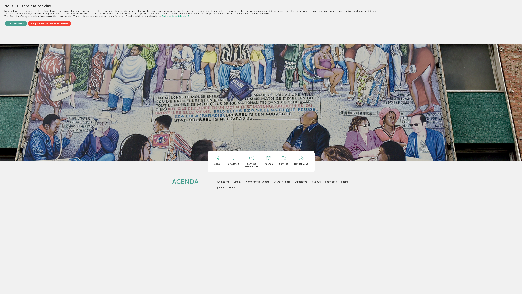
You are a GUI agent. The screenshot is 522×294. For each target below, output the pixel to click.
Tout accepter (16, 23)
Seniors (233, 187)
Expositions (301, 181)
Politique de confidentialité (175, 16)
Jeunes (220, 187)
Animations (223, 181)
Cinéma (238, 181)
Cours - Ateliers (282, 181)
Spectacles (331, 181)
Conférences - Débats (257, 181)
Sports (344, 181)
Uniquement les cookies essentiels (49, 23)
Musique (316, 181)
